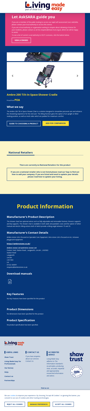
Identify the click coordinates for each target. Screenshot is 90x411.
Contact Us (29, 361)
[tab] (20, 150)
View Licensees (21, 40)
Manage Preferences (39, 404)
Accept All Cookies (63, 404)
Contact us (8, 376)
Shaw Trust (9, 357)
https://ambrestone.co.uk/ (18, 243)
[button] (12, 76)
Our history (8, 368)
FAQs (6, 372)
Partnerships (9, 380)
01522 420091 (12, 265)
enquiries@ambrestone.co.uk (17, 267)
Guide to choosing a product (23, 123)
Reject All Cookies (15, 404)
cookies (13, 395)
